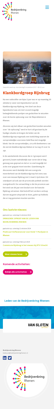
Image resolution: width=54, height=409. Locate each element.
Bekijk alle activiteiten (16, 272)
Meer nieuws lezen (14, 254)
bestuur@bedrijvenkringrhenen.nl (15, 353)
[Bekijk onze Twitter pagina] (10, 358)
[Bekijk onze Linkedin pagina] (4, 358)
